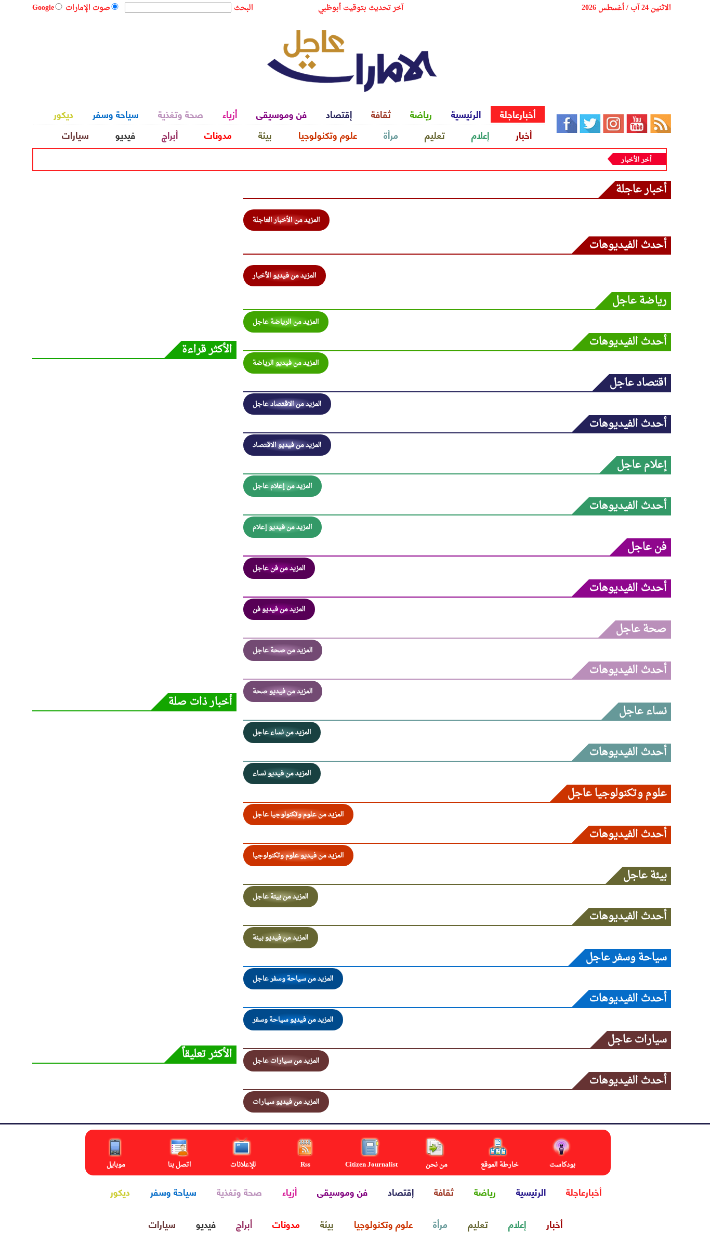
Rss (306, 1164)
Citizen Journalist (371, 1164)
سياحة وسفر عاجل (626, 957)
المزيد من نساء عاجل (282, 732)
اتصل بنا (179, 1164)
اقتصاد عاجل (638, 382)
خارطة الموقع (500, 1164)
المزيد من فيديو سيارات (286, 1101)
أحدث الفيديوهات (628, 245)
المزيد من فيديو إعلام (282, 527)
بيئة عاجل (645, 875)
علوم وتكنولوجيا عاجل (617, 793)
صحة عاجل (641, 629)
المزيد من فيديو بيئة (281, 937)
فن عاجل (647, 546)
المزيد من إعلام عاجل (282, 486)
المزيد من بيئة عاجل (281, 896)
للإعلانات (243, 1164)
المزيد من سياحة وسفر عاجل (293, 978)
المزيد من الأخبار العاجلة (286, 220)
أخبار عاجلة (641, 189)
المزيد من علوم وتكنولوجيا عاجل (298, 814)
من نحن (437, 1164)
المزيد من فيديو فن (279, 609)
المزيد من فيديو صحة (283, 691)
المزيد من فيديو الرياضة (286, 362)
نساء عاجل (643, 711)
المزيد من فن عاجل (279, 568)
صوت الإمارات (87, 8)
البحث (243, 8)
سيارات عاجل (637, 1039)
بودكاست (562, 1164)
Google (43, 8)
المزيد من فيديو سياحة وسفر (293, 1019)
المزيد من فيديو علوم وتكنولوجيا (298, 855)
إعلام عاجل (642, 464)
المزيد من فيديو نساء (282, 773)
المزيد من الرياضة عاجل (286, 321)
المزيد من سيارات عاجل (286, 1060)
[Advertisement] (133, 57)
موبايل (117, 1164)
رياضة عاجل (639, 300)
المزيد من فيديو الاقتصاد (287, 445)
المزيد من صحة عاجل (283, 650)
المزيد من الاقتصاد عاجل (287, 404)
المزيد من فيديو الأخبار (285, 275)
